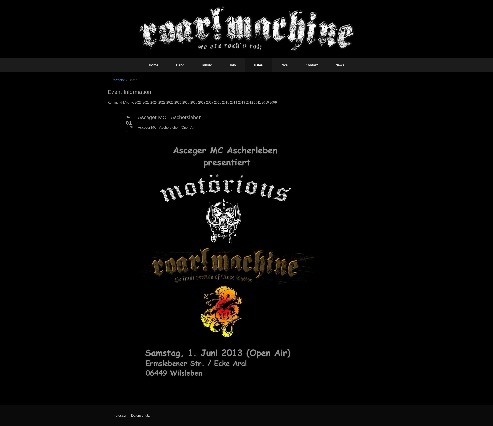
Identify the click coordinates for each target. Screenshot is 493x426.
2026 (138, 102)
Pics (284, 65)
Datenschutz (140, 416)
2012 (249, 102)
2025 (146, 102)
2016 (217, 102)
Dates (258, 65)
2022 (170, 102)
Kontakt (312, 65)
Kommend (115, 102)
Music (207, 65)
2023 (162, 102)
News (340, 65)
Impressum (120, 416)
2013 (241, 102)
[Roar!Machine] (246, 29)
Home (153, 65)
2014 (233, 102)
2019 (193, 102)
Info (233, 65)
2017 (209, 102)
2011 (257, 102)
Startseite (117, 80)
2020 (185, 102)
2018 (201, 102)
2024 (154, 102)
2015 (225, 102)
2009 (273, 102)
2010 (265, 102)
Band (180, 65)
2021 (178, 102)
